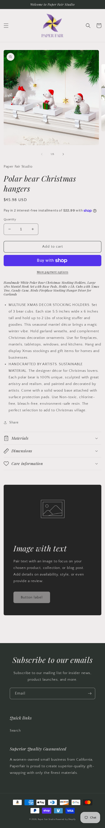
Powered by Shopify (66, 819)
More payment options (52, 272)
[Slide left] (41, 154)
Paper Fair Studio (46, 819)
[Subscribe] (89, 693)
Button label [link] (32, 597)
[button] (6, 25)
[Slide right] (63, 154)
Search (15, 731)
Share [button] (14, 422)
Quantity (10, 219)
